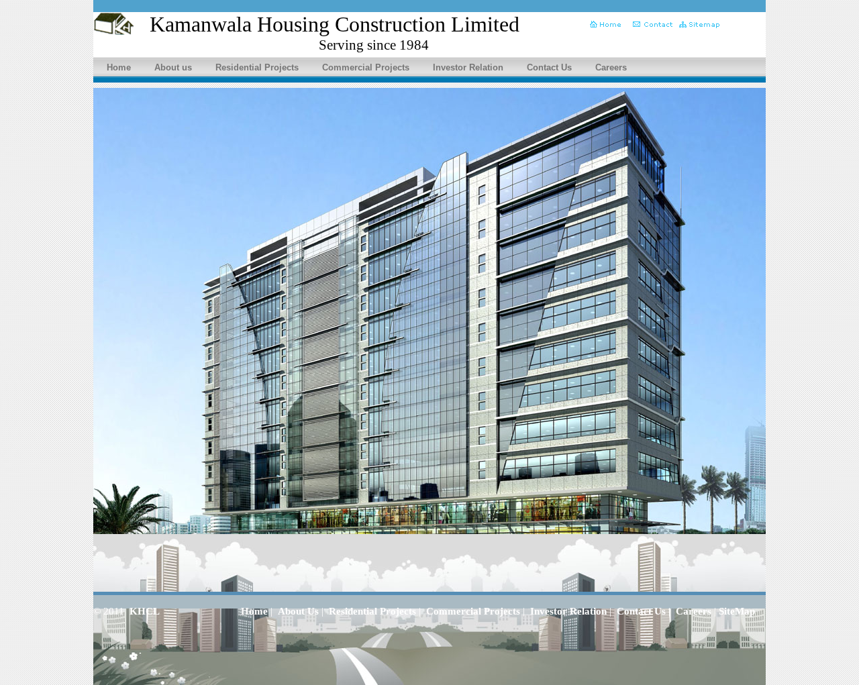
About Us (298, 611)
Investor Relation (468, 67)
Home (119, 67)
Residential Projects (257, 67)
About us (173, 67)
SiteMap (737, 611)
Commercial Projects (365, 67)
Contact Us (549, 67)
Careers (611, 67)
